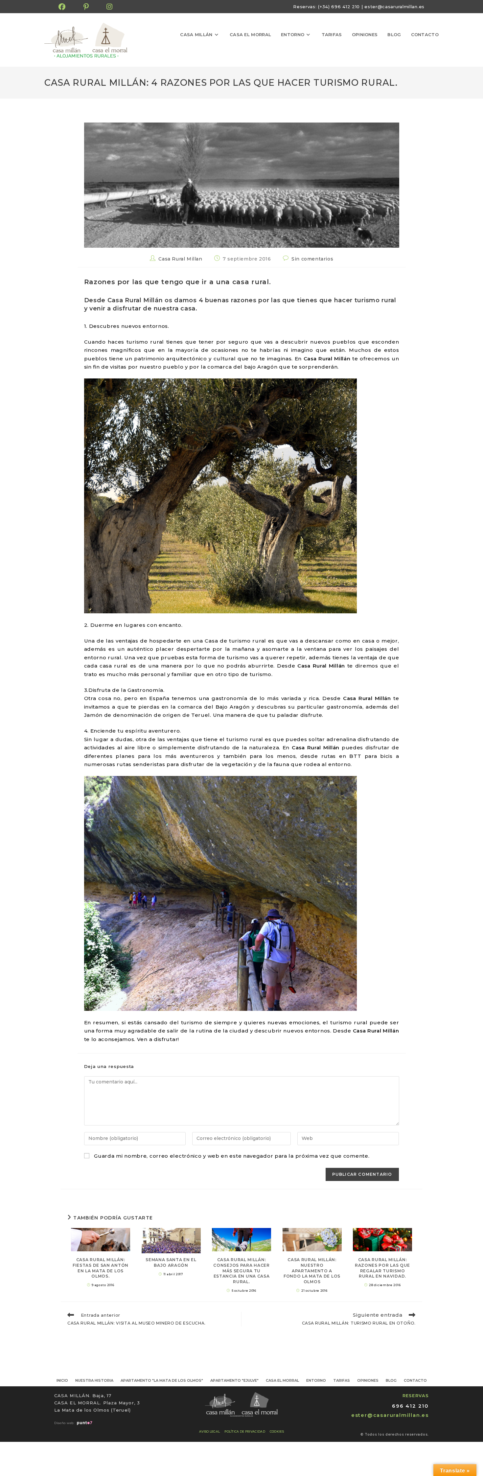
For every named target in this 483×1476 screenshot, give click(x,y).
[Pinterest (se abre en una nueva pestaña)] (86, 6)
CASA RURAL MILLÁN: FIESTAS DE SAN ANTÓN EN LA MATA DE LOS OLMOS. (100, 1268)
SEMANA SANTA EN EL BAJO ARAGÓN (171, 1262)
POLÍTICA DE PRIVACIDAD (244, 1431)
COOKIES (277, 1431)
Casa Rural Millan (180, 259)
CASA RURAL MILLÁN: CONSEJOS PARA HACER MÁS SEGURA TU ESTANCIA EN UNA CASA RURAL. (241, 1270)
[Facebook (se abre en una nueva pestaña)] (66, 6)
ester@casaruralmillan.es (394, 6)
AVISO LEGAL (209, 1431)
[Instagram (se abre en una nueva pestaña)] (110, 6)
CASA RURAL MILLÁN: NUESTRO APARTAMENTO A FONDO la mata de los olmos (312, 1270)
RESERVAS (415, 1395)
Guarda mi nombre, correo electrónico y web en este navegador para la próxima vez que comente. (231, 1156)
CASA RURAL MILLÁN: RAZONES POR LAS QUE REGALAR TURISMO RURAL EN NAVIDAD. (382, 1268)
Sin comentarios (312, 259)
